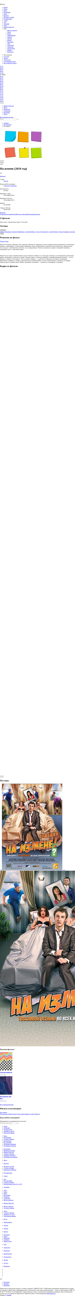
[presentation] (1, 103)
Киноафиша (7, 1137)
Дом (8, 43)
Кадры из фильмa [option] (22, 214)
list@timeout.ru (51, 1293)
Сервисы (6, 1239)
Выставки (7, 112)
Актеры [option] (8, 214)
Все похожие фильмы (6, 1104)
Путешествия (8, 19)
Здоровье (6, 24)
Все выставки (8, 1181)
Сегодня (6, 56)
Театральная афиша (10, 1216)
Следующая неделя (10, 61)
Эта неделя (7, 60)
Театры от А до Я (9, 1214)
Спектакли (7, 111)
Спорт (6, 20)
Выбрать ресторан (9, 1150)
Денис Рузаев (4, 241)
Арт (5, 22)
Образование (11, 35)
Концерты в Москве (10, 1170)
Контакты (10, 52)
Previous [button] (3, 230)
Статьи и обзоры (9, 1139)
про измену (3, 1112)
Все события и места (10, 63)
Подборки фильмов (10, 1144)
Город (5, 9)
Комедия (2, 212)
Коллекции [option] (36, 214)
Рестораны (7, 12)
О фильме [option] (3, 214)
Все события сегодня (6, 117)
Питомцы (10, 42)
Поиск (6, 7)
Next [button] (2, 233)
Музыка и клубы (9, 17)
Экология (10, 47)
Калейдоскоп (8, 1254)
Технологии (11, 48)
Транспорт (10, 45)
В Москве (7, 1128)
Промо (9, 50)
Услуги (6, 1263)
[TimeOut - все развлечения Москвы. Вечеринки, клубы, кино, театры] (4, 2)
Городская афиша (9, 1133)
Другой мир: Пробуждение (8, 1114)
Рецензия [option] (14, 214)
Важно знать (8, 1241)
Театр (9, 32)
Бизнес (9, 40)
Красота (6, 15)
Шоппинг (7, 1238)
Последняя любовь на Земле (26, 1114)
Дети (5, 25)
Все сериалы (8, 1142)
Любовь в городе (9, 1131)
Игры (9, 33)
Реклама (6, 1284)
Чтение (9, 38)
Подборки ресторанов (10, 1157)
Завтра (6, 58)
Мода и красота (12, 30)
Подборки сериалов (10, 1146)
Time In (9, 37)
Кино (5, 10)
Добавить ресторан (10, 1155)
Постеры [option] (30, 214)
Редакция (7, 1282)
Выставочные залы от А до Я (13, 1184)
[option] (5, 232)
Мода (5, 14)
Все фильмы (7, 124)
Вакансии (7, 1285)
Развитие (6, 1197)
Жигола (37, 1114)
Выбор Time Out (9, 27)
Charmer (8, 1295)
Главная (6, 123)
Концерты (7, 109)
